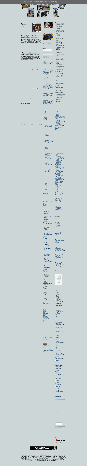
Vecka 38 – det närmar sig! (47, 249)
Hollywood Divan (45, 316)
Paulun (44, 324)
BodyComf (45, 222)
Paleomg (56, 111)
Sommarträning (45, 93)
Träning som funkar (57, 261)
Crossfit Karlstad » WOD (59, 301)
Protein (51, 86)
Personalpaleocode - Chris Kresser (59, 191)
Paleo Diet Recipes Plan (58, 122)
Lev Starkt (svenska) (58, 177)
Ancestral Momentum (58, 156)
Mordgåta (45, 177)
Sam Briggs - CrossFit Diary (60, 314)
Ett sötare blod (58, 101)
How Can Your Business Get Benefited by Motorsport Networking (47, 255)
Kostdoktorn (58, 22)
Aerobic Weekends (45, 194)
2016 (44, 113)
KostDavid (57, 63)
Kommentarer (58, 424)
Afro (43, 63)
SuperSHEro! (58, 344)
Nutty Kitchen (57, 115)
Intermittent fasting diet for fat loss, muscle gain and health (48, 267)
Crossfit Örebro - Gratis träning (48, 141)
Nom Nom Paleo (57, 120)
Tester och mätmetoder (58, 248)
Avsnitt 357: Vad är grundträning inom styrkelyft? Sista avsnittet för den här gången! (60, 51)
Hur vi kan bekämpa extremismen (60, 81)
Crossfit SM (46, 136)
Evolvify (56, 183)
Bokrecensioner (50, 64)
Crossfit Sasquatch (59, 357)
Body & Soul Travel (45, 195)
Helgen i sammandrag (47, 159)
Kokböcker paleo (57, 202)
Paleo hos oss (57, 163)
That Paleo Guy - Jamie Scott (59, 181)
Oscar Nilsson (45, 323)
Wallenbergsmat (57, 128)
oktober (46, 124)
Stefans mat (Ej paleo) (58, 129)
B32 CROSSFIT (58, 310)
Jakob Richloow (58, 99)
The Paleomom (57, 149)
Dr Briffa (56, 155)
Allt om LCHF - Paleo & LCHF (59, 127)
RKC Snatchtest (57, 223)
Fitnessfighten (45, 69)
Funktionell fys (45, 72)
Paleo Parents (57, 150)
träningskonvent (45, 98)
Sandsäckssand (46, 157)
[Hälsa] (44, 351)
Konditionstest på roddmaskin (59, 226)
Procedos (48, 86)
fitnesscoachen (46, 213)
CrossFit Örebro (58, 297)
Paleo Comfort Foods (58, 112)
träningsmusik (44, 99)
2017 (44, 112)
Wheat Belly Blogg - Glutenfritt (59, 193)
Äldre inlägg (40, 124)
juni (45, 182)
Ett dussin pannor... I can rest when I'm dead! (48, 233)
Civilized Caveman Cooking (58, 110)
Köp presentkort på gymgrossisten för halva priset (47, 155)
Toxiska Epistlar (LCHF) (58, 194)
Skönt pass (45, 128)
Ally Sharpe (56, 154)
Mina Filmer (30, 19)
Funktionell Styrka (46, 278)
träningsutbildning (50, 102)
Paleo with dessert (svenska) (59, 171)
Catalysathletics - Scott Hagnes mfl (60, 116)
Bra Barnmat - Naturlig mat (58, 123)
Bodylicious (56, 241)
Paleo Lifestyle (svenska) (58, 160)
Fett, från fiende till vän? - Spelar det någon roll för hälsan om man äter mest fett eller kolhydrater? (60, 65)
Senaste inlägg (23, 124)
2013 (44, 117)
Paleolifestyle (57, 190)
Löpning (51, 79)
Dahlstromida (44, 314)
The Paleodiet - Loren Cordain (59, 178)
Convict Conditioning (58, 263)
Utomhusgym (50, 103)
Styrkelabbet (58, 49)
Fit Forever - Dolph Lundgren (59, 249)
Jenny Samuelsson (45, 317)
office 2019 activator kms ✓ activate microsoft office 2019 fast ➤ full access (60, 331)
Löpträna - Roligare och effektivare (59, 243)
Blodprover (44, 64)
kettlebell (44, 77)
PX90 (43, 87)
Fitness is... (57, 361)
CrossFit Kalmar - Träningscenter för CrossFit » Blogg (60, 397)
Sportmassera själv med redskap (59, 240)
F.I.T (44, 305)
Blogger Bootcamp (45, 313)
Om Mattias (26, 19)
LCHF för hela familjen (58, 236)
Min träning (45, 81)
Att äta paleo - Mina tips (58, 199)
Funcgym (51, 71)
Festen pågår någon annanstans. (48, 297)
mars (45, 185)
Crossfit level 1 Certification (48, 125)
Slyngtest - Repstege (47, 169)
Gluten (43, 73)
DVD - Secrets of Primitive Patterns (60, 254)
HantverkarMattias (46, 135)
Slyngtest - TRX (24, 22)
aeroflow (51, 62)
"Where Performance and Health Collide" (59, 341)
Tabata (44, 95)
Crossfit (48, 67)
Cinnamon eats (57, 113)
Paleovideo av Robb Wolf (58, 210)
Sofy (43, 325)
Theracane (44, 96)
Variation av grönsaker (58, 203)
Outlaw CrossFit (58, 293)
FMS (51, 70)
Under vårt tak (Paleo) (58, 162)
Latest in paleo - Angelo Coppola (59, 167)
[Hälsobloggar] (45, 339)
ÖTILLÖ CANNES (46, 258)
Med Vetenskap (45, 320)
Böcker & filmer (40, 19)
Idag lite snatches (46, 140)
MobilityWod (58, 386)
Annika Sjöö (44, 311)
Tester (47, 95)
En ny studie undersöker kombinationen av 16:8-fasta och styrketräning (60, 73)
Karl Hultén (57, 57)
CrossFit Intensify (58, 295)
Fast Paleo (56, 119)
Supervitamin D (57, 246)
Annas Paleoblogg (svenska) (59, 172)
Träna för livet (57, 239)
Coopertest (56, 224)
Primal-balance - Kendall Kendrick (59, 153)
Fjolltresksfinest (58, 374)
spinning (47, 94)
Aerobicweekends (57, 414)
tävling (46, 103)
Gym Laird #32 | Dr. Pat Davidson (60, 342)
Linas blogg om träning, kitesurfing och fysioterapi (47, 248)
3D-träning (44, 62)
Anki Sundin (44, 310)
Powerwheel (44, 86)
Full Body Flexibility (57, 269)
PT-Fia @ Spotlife (46, 260)
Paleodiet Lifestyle (57, 187)
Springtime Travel (45, 196)
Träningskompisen (57, 415)
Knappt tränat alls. (46, 276)
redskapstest (48, 88)
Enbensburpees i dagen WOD (48, 153)
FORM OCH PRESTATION (59, 365)
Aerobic (48, 62)
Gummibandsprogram (50, 74)
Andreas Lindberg (58, 350)
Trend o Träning (46, 244)
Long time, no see (46, 281)
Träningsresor (44, 101)
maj (45, 183)
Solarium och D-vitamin (58, 207)
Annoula (44, 312)
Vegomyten (56, 231)
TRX (51, 96)
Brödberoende (57, 242)
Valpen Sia (47, 104)
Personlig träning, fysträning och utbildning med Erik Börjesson (60, 87)
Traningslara (58, 28)
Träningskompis (46, 149)
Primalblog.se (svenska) (58, 161)
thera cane (50, 95)
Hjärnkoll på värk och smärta (59, 235)
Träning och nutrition (59, 71)
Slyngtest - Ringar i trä (47, 171)
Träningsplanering (46, 127)
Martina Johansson (59, 42)
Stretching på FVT (46, 148)
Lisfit (43, 319)
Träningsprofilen (57, 413)
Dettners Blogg (46, 270)
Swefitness (44, 326)
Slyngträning (49, 92)
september (46, 178)
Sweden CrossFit (58, 299)
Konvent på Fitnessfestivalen (48, 146)
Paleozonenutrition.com (58, 185)
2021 (44, 111)
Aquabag (46, 63)
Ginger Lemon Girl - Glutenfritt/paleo (60, 121)
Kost (45, 78)
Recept (46, 87)
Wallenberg (57, 380)
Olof (43, 322)
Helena (44, 315)
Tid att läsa (45, 134)
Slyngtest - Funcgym (47, 170)
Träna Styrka (58, 35)
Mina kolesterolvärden (58, 200)
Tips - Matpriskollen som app (59, 205)
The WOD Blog (58, 313)
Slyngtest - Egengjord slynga (48, 164)
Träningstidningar (50, 101)
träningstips (44, 102)
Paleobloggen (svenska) (58, 182)
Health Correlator (57, 152)
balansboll (50, 63)
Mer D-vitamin (57, 206)
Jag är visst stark (46, 133)
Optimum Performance (59, 309)
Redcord (44, 88)
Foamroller (44, 71)
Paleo (44, 83)
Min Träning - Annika (59, 383)
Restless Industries (46, 285)
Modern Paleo (57, 186)
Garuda (51, 72)
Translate (49, 51)
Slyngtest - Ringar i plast (47, 172)
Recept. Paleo (50, 87)
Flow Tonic (47, 70)
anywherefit (57, 360)
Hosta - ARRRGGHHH (47, 142)
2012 (44, 118)
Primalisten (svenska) (58, 170)
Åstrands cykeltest (57, 225)
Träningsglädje (46, 229)
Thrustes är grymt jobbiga (47, 158)
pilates (46, 85)
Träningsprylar (50, 99)
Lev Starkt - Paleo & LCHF (58, 124)
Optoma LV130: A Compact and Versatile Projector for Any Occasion (48, 235)
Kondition (52, 77)
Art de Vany (56, 184)
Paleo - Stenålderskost (58, 233)
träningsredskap (45, 100)
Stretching (50, 94)
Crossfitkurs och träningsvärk (48, 126)
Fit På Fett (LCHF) (57, 173)
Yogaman (57, 371)
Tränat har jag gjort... (58, 384)
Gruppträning (49, 73)
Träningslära (45, 299)
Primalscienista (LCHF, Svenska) (59, 157)
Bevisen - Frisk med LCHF (58, 232)
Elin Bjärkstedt (46, 219)
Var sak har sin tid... (58, 366)
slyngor (44, 92)
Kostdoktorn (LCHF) (57, 166)
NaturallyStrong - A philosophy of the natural (47, 291)
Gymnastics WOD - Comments (60, 307)
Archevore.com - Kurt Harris (59, 192)
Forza (47, 71)
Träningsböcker (57, 270)
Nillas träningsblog (45, 321)
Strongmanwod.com (59, 305)
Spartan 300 (46, 147)
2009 (44, 189)
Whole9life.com (57, 151)
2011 (44, 119)
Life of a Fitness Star (46, 318)
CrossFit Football (58, 303)
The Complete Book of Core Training (60, 262)
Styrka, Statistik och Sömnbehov (60, 358)
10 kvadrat (44, 309)
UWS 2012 (57, 372)
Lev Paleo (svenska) (58, 174)
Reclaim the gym (58, 368)
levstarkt (57, 395)
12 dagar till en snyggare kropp (59, 266)
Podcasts (50, 85)
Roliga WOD (35, 19)
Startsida (22, 19)
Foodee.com (57, 114)
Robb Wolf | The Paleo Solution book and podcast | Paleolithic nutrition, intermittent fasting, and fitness (60, 325)
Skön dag (45, 163)
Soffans (45, 251)
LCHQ (56, 247)
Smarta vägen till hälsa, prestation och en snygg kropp (59, 80)
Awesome (45, 239)
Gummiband (44, 74)
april (45, 184)
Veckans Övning (46, 19)
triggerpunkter (48, 96)
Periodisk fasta (48, 84)
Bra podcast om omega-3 (58, 201)
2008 (44, 190)
